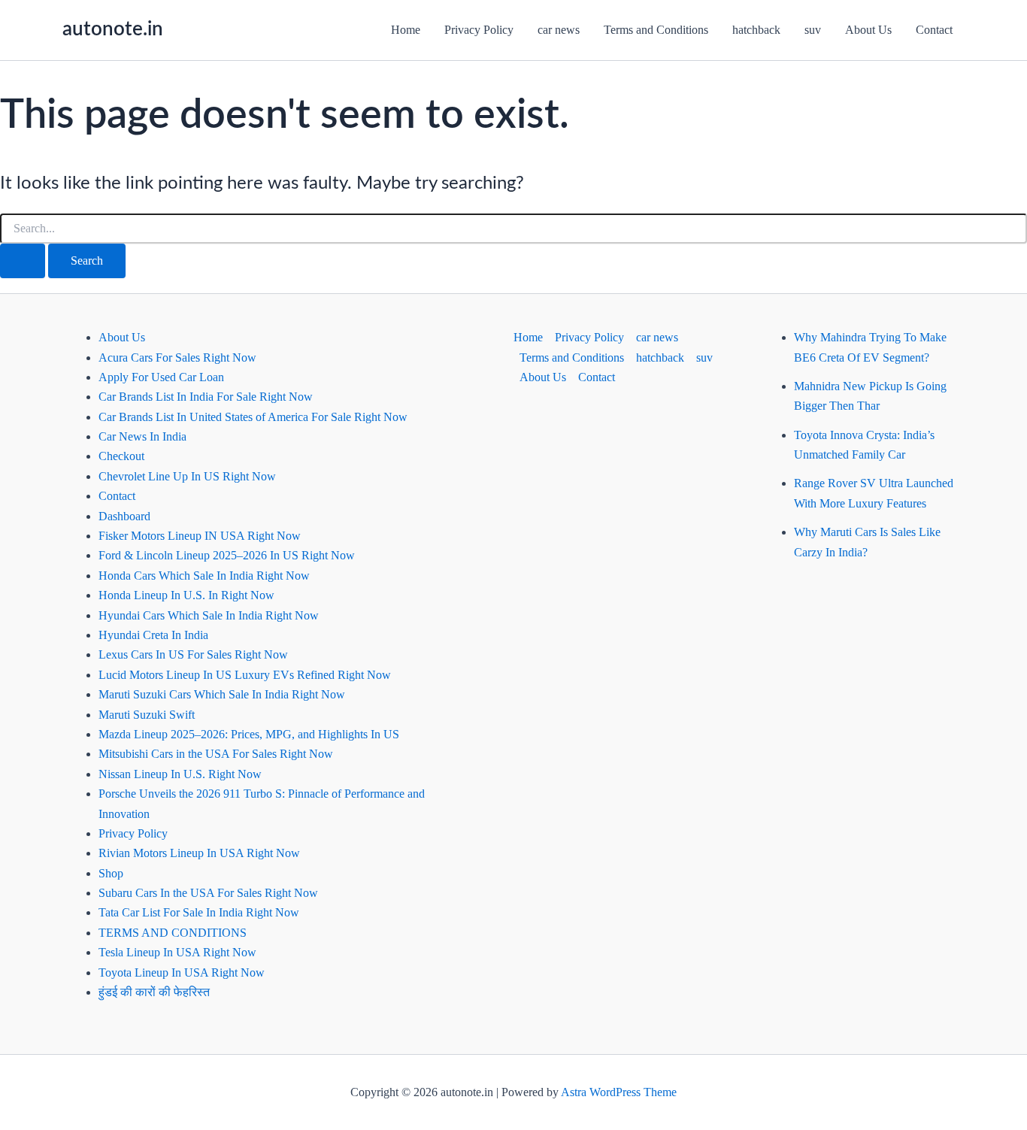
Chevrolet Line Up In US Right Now (187, 476)
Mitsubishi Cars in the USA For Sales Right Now (215, 753)
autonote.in (112, 29)
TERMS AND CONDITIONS (172, 932)
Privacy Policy (479, 29)
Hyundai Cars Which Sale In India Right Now (208, 615)
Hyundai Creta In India (153, 635)
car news (559, 29)
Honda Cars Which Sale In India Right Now (204, 575)
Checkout (121, 456)
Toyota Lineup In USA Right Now (181, 972)
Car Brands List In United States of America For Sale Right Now (252, 416)
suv (812, 29)
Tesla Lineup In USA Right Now (177, 952)
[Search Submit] (22, 261)
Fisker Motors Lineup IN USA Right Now (199, 535)
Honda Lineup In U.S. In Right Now (186, 595)
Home (405, 29)
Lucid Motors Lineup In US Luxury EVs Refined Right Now (244, 674)
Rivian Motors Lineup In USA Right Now (199, 853)
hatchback (756, 29)
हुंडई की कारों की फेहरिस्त (154, 992)
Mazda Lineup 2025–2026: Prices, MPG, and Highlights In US (248, 734)
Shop (110, 873)
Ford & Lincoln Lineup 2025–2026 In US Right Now (226, 555)
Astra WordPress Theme (619, 1092)
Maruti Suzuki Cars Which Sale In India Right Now (221, 694)
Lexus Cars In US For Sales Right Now (193, 654)
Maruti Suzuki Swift (146, 714)
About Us (868, 29)
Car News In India (142, 436)
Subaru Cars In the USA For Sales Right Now (208, 892)
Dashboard (124, 516)
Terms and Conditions (656, 29)
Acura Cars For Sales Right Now (177, 357)
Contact (934, 29)
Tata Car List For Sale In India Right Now (198, 912)
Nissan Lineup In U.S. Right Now (180, 774)
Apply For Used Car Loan (161, 377)
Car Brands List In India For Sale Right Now (205, 396)
